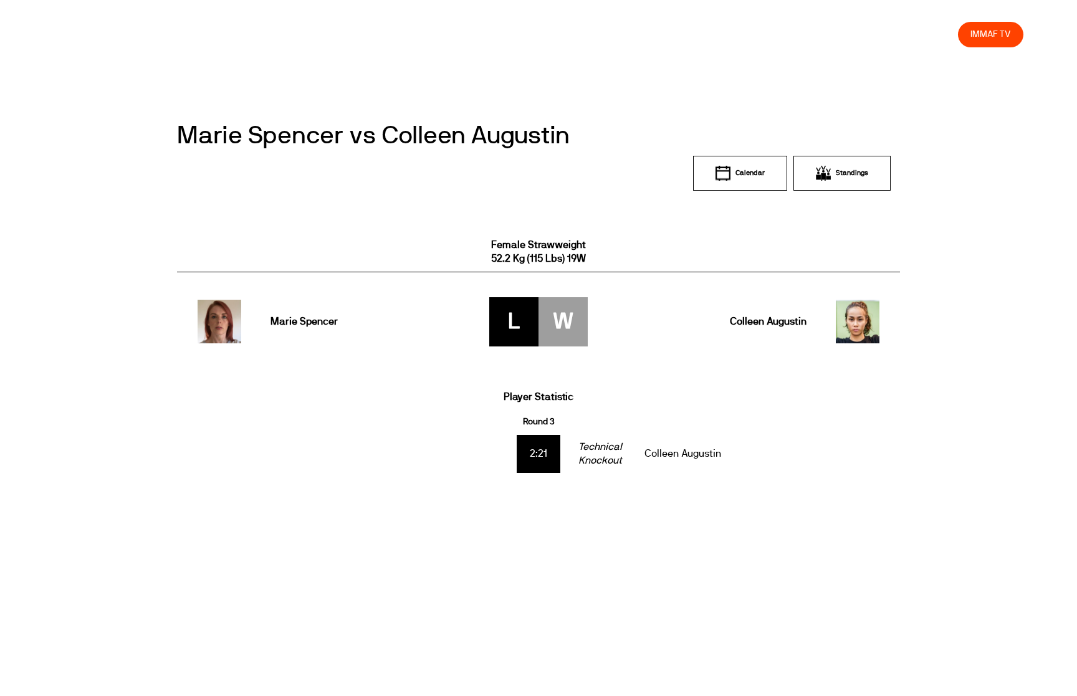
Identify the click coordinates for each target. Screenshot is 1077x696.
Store (937, 34)
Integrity (890, 34)
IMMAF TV (990, 34)
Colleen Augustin (768, 322)
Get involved (728, 34)
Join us (787, 34)
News (582, 34)
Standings (852, 172)
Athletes (837, 34)
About (671, 34)
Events (627, 34)
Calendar (750, 172)
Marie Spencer (304, 322)
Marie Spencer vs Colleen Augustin (373, 135)
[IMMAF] (83, 34)
